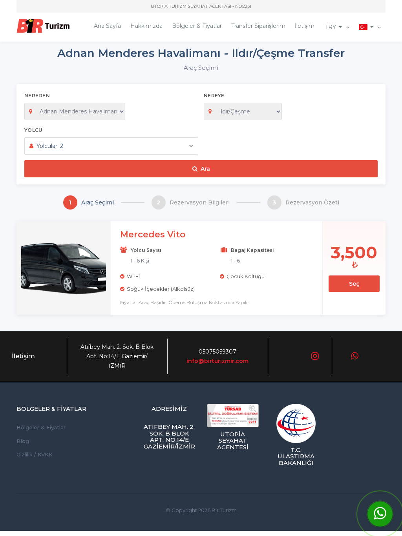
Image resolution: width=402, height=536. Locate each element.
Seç (354, 283)
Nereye (214, 95)
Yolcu (33, 130)
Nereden (37, 95)
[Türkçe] (370, 27)
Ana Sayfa (107, 25)
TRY (330, 27)
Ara (205, 168)
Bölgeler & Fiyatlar (197, 25)
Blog (22, 441)
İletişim (304, 25)
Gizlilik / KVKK (34, 454)
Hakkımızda (146, 25)
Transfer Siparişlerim (258, 25)
